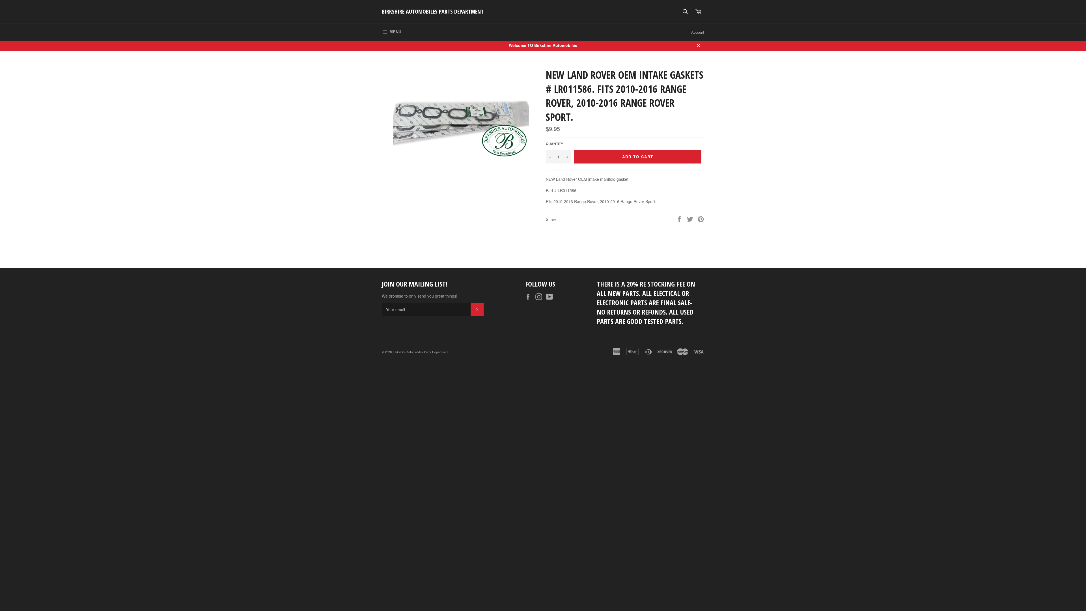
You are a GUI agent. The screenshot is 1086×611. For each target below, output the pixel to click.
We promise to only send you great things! (419, 296)
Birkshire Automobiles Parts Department (433, 11)
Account (697, 32)
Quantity (554, 144)
